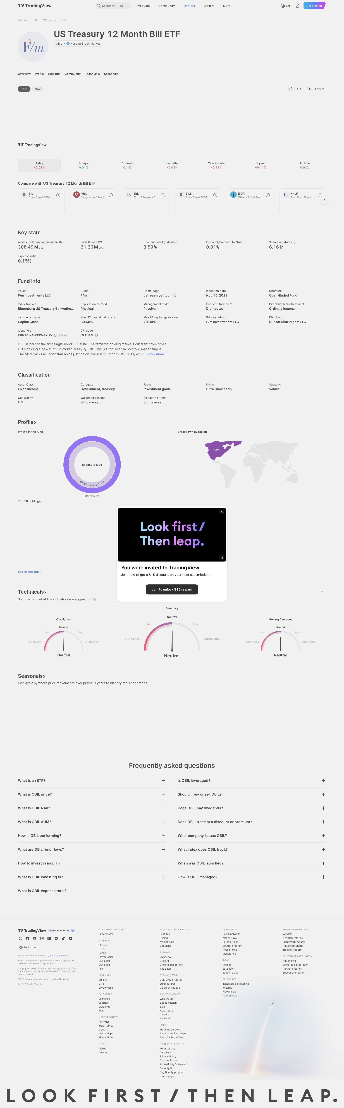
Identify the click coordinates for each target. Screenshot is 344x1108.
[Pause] (221, 557)
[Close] (221, 511)
